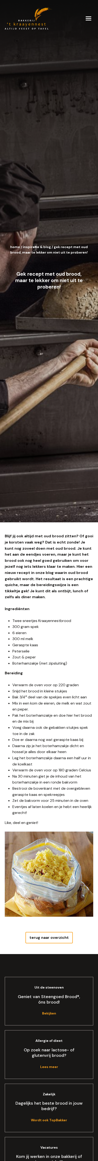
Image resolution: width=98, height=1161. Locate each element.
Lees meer (49, 1067)
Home (15, 247)
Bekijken (49, 1013)
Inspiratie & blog (37, 247)
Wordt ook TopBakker (49, 1120)
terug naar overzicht (49, 937)
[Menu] (88, 18)
